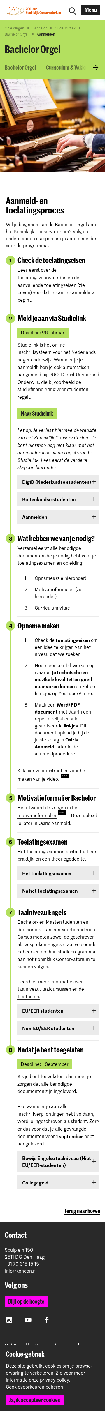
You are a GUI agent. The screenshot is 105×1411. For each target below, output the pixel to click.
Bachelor (39, 28)
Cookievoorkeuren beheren (34, 1387)
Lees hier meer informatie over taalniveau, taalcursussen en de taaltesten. (51, 988)
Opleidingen (14, 28)
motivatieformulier (37, 815)
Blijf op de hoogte (26, 1301)
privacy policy (54, 1379)
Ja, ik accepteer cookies (34, 1399)
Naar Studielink (37, 413)
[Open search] (72, 10)
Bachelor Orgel (17, 34)
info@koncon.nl (21, 1270)
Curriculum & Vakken (68, 67)
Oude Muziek (65, 28)
